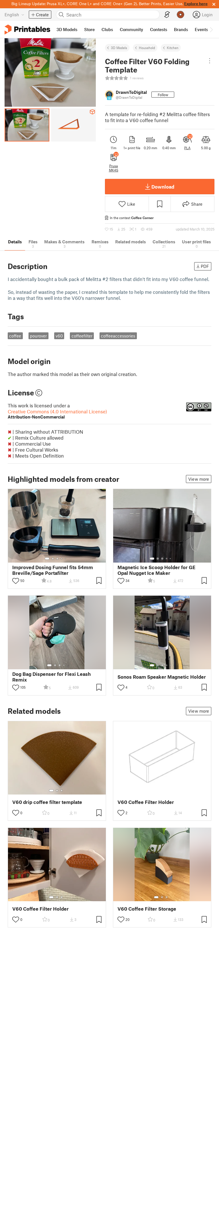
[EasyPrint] (167, 15)
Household (147, 48)
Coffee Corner (142, 218)
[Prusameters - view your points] (180, 14)
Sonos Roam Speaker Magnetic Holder (161, 677)
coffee (15, 335)
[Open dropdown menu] (209, 60)
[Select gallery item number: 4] (62, 558)
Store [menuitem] (89, 29)
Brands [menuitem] (181, 29)
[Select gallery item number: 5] (66, 558)
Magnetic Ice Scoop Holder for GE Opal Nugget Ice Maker (156, 570)
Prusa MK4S (113, 168)
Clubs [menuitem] (107, 29)
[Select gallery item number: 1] (47, 558)
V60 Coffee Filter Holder (145, 802)
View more (198, 479)
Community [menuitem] (131, 29)
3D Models (119, 48)
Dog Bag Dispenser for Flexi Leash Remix (51, 676)
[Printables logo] (27, 30)
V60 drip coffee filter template (47, 802)
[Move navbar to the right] (211, 29)
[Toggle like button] (15, 580)
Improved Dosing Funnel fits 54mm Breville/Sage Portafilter (52, 570)
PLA (187, 148)
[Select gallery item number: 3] (57, 558)
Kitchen (173, 48)
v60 (59, 335)
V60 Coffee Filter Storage (146, 908)
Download (162, 186)
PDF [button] (205, 266)
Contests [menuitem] (158, 29)
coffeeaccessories (118, 335)
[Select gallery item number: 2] (53, 558)
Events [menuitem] (201, 29)
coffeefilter (82, 335)
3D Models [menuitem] (66, 29)
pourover (38, 335)
